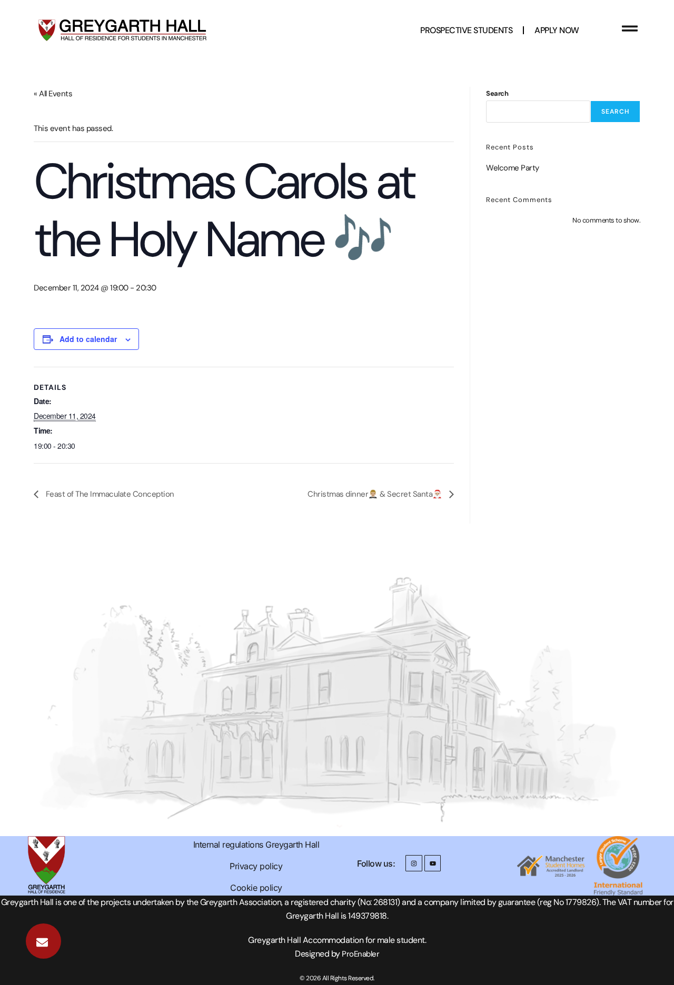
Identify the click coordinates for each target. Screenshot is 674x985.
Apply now (556, 30)
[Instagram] (413, 863)
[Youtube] (432, 863)
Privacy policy (256, 866)
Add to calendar (88, 339)
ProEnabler (360, 954)
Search (497, 93)
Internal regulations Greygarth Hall (256, 844)
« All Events (53, 93)
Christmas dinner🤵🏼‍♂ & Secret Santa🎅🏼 (376, 494)
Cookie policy (256, 887)
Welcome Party (512, 168)
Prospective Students (466, 30)
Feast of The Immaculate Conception (109, 494)
